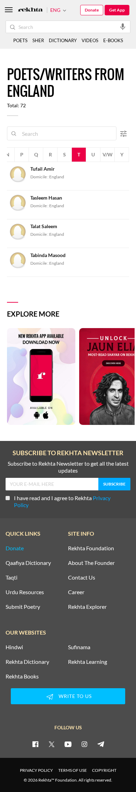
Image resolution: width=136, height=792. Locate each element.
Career (76, 592)
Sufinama (79, 647)
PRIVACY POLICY (36, 770)
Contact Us (81, 577)
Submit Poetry (23, 606)
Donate (92, 10)
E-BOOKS (113, 40)
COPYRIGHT (104, 770)
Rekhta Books (22, 676)
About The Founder (91, 563)
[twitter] (51, 744)
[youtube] (68, 744)
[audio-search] (122, 26)
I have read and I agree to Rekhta (62, 501)
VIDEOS (90, 40)
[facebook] (35, 744)
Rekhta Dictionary (27, 662)
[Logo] (30, 10)
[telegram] (100, 744)
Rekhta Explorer (87, 606)
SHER (38, 40)
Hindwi (14, 647)
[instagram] (84, 744)
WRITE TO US (75, 696)
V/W (108, 154)
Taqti (11, 577)
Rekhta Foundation (91, 548)
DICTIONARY (63, 40)
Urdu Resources (25, 592)
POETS (20, 40)
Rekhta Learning (87, 662)
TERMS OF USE (72, 770)
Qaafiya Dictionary (28, 563)
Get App (117, 10)
